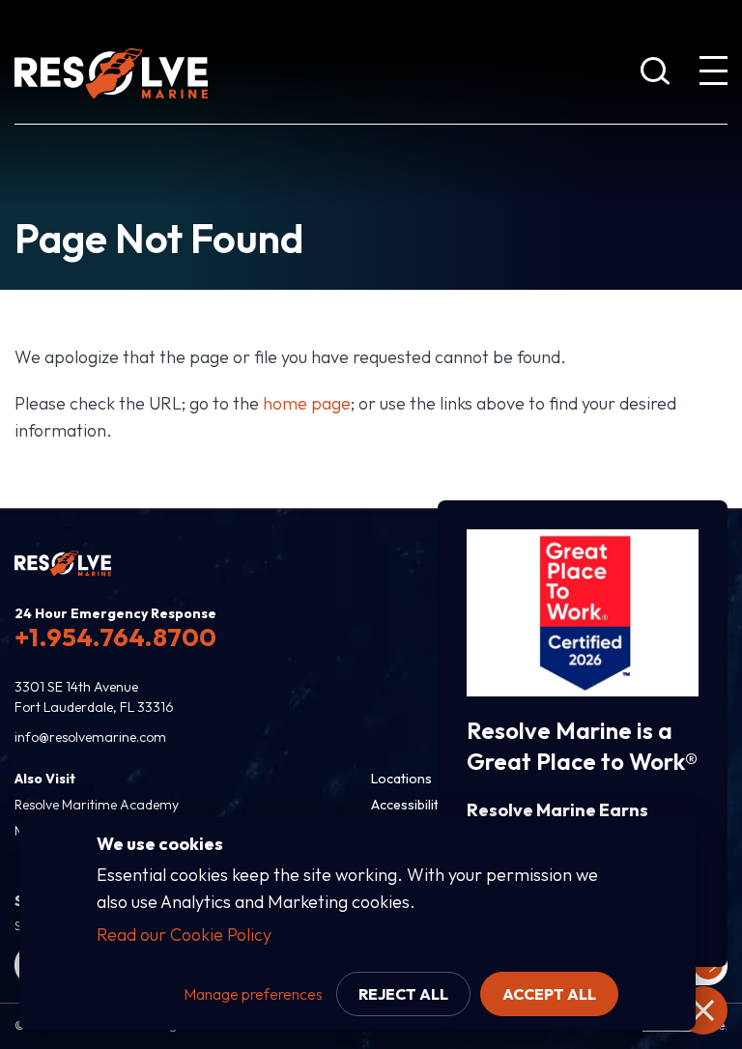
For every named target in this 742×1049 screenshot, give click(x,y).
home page (307, 403)
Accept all (549, 994)
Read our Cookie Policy (184, 934)
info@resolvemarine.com (90, 737)
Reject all (403, 994)
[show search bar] (655, 74)
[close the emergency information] (703, 1010)
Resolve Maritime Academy (96, 804)
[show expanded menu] (713, 74)
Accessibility (408, 804)
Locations (401, 778)
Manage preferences (253, 994)
